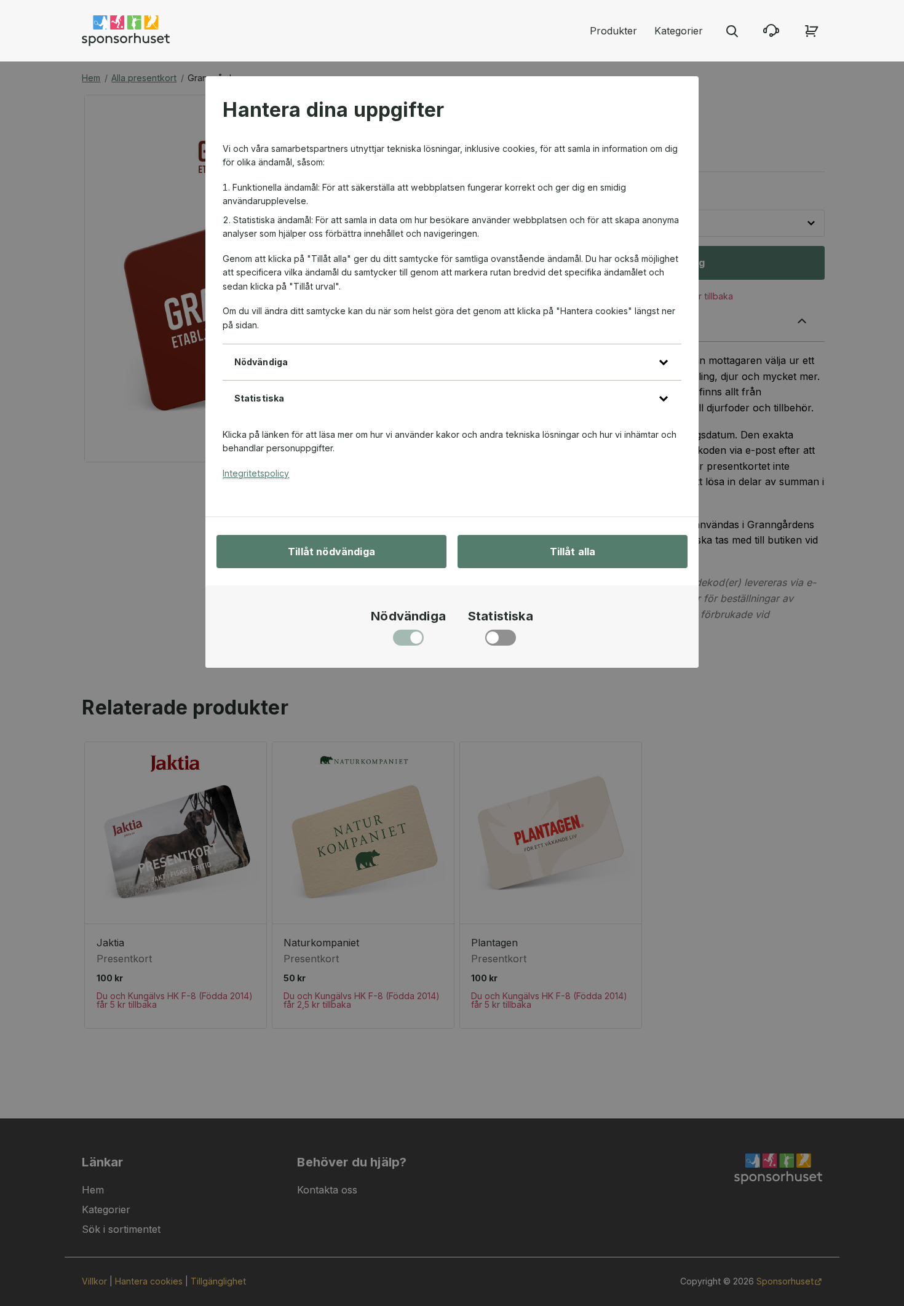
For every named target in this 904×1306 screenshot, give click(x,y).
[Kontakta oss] (771, 31)
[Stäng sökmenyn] (732, 31)
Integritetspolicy (256, 473)
